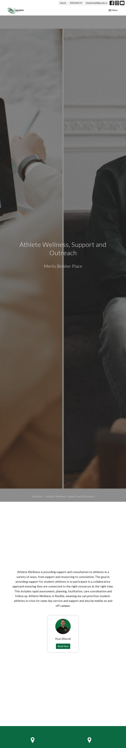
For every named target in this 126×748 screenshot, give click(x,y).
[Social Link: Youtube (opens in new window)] (122, 3)
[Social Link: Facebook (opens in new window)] (112, 3)
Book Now (63, 646)
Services (37, 496)
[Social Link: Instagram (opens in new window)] (117, 3)
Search (63, 3)
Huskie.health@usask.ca (96, 3)
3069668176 (76, 3)
